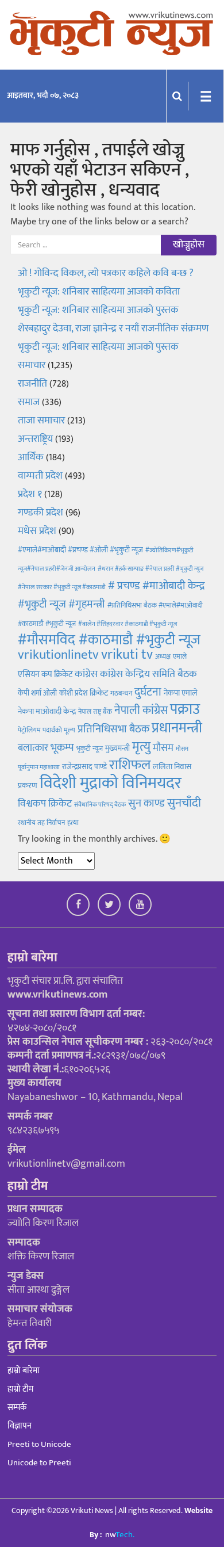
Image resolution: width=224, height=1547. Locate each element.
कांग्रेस (86, 674)
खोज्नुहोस (188, 244)
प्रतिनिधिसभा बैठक (113, 729)
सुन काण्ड (146, 803)
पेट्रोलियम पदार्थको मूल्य (46, 730)
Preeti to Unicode (39, 1444)
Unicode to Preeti (39, 1463)
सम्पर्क (16, 1407)
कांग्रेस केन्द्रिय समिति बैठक (148, 674)
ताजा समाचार (41, 420)
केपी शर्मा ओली (37, 693)
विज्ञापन (19, 1426)
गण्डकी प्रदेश (40, 512)
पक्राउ (185, 709)
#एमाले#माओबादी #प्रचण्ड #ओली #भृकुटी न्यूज (80, 550)
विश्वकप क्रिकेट (45, 803)
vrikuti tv (127, 654)
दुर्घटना (147, 692)
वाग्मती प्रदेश (40, 475)
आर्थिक (31, 457)
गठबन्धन (121, 693)
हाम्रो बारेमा (23, 1370)
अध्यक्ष (163, 656)
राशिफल (129, 765)
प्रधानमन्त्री (177, 728)
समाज (29, 402)
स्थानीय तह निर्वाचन (41, 822)
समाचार (31, 365)
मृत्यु (141, 747)
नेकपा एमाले (181, 693)
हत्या (73, 822)
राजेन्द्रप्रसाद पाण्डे (84, 767)
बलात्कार (33, 748)
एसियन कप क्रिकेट (45, 674)
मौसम (163, 748)
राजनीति (32, 383)
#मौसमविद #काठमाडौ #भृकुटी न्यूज (109, 640)
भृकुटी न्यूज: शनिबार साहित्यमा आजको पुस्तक (98, 310)
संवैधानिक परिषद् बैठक (100, 805)
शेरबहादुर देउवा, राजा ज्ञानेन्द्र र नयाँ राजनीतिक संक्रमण (113, 328)
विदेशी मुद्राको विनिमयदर (110, 783)
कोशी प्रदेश (73, 693)
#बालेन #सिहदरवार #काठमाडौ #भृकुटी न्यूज (127, 624)
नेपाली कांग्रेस (141, 710)
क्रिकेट (99, 693)
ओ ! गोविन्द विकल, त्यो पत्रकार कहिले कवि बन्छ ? (106, 273)
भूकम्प (62, 748)
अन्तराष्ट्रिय (35, 439)
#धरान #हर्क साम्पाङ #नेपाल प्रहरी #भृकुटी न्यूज (150, 569)
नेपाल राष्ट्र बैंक (95, 711)
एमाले (180, 656)
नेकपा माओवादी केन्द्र (47, 712)
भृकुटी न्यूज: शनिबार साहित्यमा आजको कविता (100, 291)
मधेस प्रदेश (37, 531)
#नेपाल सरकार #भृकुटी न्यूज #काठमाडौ (62, 587)
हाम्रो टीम (20, 1389)
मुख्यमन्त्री (117, 748)
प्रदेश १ (30, 494)
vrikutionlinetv (58, 655)
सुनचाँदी (184, 803)
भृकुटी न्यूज (89, 748)
